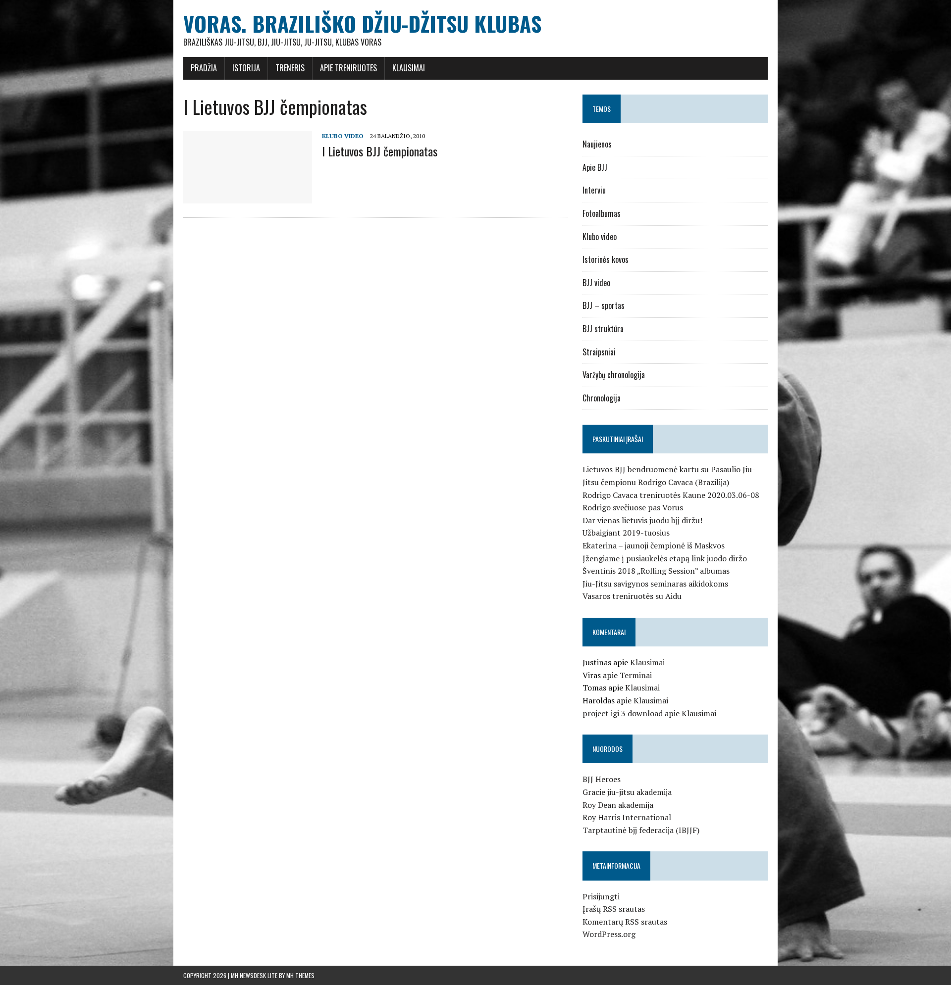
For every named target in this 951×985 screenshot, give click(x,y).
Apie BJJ (594, 167)
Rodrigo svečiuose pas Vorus (632, 507)
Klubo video (343, 136)
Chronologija (601, 398)
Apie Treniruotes (348, 68)
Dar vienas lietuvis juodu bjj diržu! (642, 520)
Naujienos (597, 144)
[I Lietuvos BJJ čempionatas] (247, 197)
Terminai (636, 675)
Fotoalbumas (601, 213)
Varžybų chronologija (613, 375)
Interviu (594, 190)
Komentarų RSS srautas (624, 921)
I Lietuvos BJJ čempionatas (379, 151)
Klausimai (408, 68)
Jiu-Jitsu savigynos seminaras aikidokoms (655, 583)
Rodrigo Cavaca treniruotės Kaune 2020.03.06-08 (670, 495)
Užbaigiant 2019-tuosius (626, 532)
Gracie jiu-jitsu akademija (627, 792)
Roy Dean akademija (617, 804)
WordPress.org (608, 934)
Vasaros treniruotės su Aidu (632, 596)
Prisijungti (601, 896)
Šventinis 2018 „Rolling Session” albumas (656, 570)
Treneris (290, 68)
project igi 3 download (622, 713)
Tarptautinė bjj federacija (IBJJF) (640, 830)
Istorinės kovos (605, 259)
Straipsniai (599, 352)
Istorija (246, 68)
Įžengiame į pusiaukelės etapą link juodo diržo (664, 558)
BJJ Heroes (601, 779)
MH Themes (300, 975)
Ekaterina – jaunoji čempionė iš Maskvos (653, 545)
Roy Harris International (626, 817)
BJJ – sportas (603, 305)
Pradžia (204, 68)
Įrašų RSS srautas (613, 908)
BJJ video (596, 283)
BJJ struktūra (603, 329)
